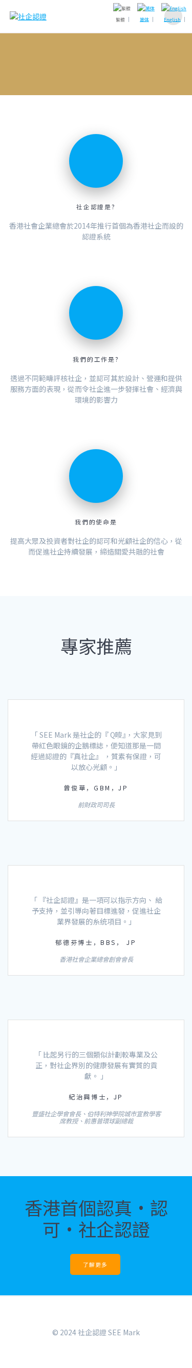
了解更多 (95, 1264)
